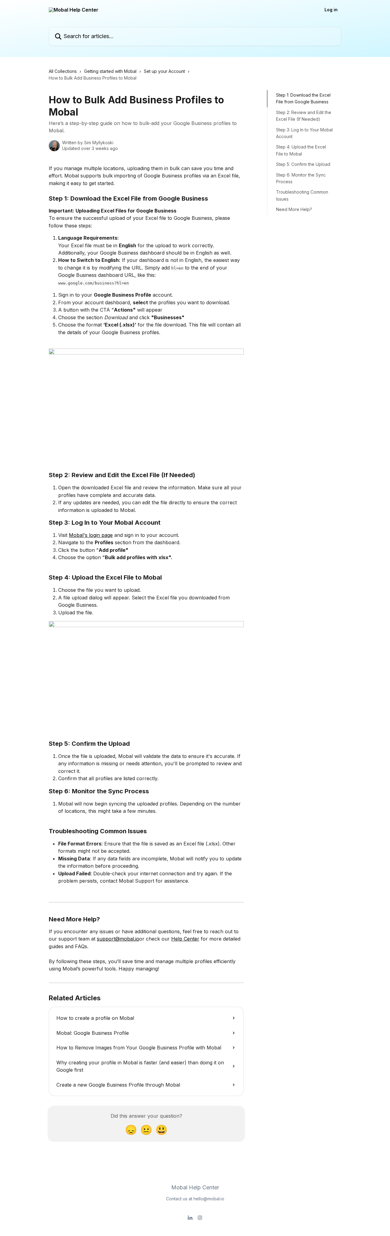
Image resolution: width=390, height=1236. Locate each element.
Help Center (185, 939)
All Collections (63, 71)
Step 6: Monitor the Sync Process (301, 178)
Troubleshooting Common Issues (302, 195)
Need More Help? (294, 209)
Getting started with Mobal (110, 71)
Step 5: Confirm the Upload (303, 164)
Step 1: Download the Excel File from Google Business (303, 98)
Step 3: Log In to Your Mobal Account (304, 133)
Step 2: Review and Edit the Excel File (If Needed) (303, 116)
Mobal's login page (91, 535)
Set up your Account (164, 71)
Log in (331, 10)
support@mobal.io (118, 939)
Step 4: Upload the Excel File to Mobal (301, 150)
